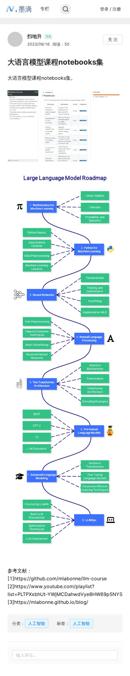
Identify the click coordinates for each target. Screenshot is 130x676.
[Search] (65, 9)
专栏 (44, 8)
